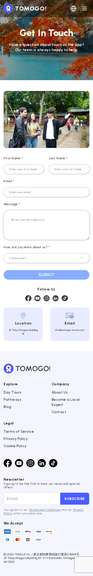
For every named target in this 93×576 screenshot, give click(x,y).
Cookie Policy (15, 446)
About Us (60, 392)
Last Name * (58, 158)
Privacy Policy (16, 439)
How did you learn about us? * (27, 247)
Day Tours (12, 392)
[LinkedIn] (42, 463)
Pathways (12, 399)
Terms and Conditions (45, 510)
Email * (9, 181)
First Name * (13, 158)
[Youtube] (19, 463)
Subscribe (74, 499)
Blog (7, 407)
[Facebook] (8, 463)
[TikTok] (53, 463)
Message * (12, 204)
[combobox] (46, 258)
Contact (59, 412)
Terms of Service (19, 431)
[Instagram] (30, 463)
